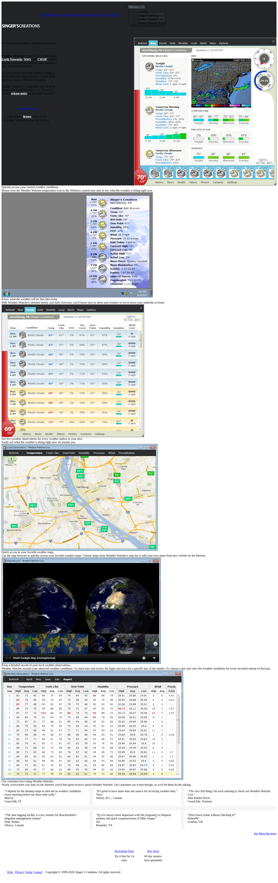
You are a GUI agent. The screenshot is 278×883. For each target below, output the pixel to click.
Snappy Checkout (147, 15)
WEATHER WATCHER (56, 14)
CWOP (42, 59)
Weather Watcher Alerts (151, 22)
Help (10, 872)
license (27, 116)
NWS (27, 59)
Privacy (19, 872)
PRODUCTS (136, 6)
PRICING (94, 14)
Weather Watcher (147, 19)
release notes (19, 93)
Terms (28, 872)
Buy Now (153, 851)
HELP (116, 14)
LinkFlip (142, 12)
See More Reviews (265, 833)
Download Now (27, 108)
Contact (37, 872)
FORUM (106, 14)
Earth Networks (12, 59)
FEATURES (79, 14)
